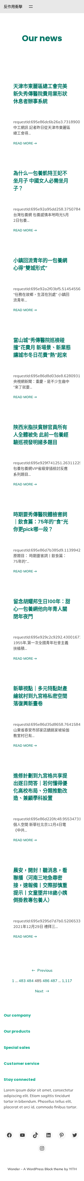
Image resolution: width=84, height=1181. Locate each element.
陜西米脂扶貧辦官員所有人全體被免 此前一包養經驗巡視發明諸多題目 (40, 435)
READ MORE (25, 143)
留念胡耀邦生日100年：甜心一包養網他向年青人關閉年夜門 (41, 609)
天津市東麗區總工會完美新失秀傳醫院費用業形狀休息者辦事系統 (40, 94)
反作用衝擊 (13, 6)
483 (22, 980)
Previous (42, 970)
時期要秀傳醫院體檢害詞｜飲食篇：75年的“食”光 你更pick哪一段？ (40, 522)
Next (42, 991)
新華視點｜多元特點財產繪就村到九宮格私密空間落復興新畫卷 (40, 696)
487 (53, 980)
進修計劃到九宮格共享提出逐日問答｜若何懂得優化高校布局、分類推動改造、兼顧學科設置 (40, 786)
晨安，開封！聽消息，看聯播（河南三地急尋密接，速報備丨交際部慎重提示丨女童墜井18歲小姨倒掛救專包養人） (40, 885)
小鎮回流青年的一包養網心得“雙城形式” (40, 264)
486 (45, 980)
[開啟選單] (31, 6)
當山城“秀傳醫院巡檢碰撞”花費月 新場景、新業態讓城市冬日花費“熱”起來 (42, 348)
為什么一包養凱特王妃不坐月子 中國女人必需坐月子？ (40, 181)
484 (30, 980)
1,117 (67, 980)
